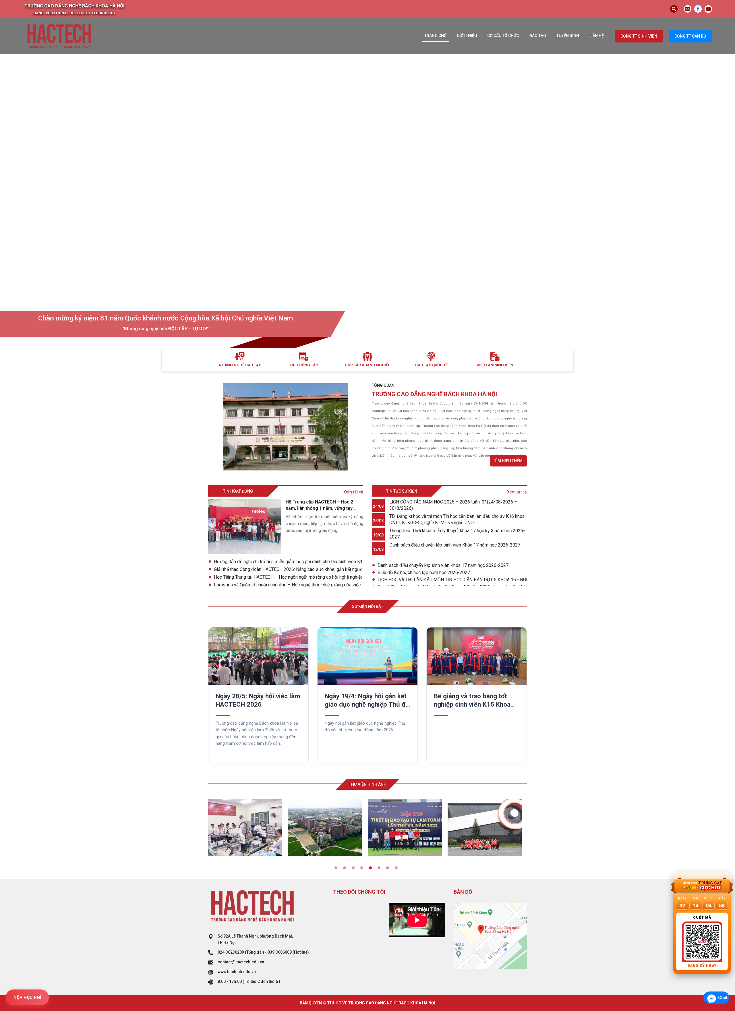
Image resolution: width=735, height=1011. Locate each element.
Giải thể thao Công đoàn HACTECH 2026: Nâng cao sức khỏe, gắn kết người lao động (288, 569)
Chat (723, 997)
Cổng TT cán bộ (690, 36)
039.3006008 (280, 952)
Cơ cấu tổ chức (503, 35)
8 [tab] (398, 869)
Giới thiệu (467, 35)
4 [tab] (363, 869)
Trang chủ (435, 35)
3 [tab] (354, 869)
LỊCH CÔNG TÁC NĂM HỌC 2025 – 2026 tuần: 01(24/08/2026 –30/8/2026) (453, 505)
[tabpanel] (248, 827)
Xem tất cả (353, 492)
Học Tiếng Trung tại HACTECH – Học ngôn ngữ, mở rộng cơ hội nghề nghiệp (288, 577)
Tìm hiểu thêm (508, 460)
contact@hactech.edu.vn (241, 962)
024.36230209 (231, 952)
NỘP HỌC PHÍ (27, 997)
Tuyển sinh (567, 35)
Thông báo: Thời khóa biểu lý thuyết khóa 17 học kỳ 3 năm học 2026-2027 (457, 534)
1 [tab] (337, 869)
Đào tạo (537, 35)
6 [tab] (380, 869)
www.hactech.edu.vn (237, 971)
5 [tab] (372, 869)
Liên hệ (596, 35)
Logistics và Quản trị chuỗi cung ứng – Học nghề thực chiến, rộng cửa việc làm (288, 585)
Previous (199, 686)
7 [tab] (389, 869)
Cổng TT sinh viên (638, 36)
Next (535, 686)
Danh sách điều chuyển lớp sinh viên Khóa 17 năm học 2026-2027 (454, 545)
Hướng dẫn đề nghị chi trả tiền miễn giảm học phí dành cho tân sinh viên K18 (288, 561)
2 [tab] (346, 869)
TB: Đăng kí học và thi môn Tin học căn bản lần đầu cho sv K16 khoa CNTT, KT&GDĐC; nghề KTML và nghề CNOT (457, 519)
